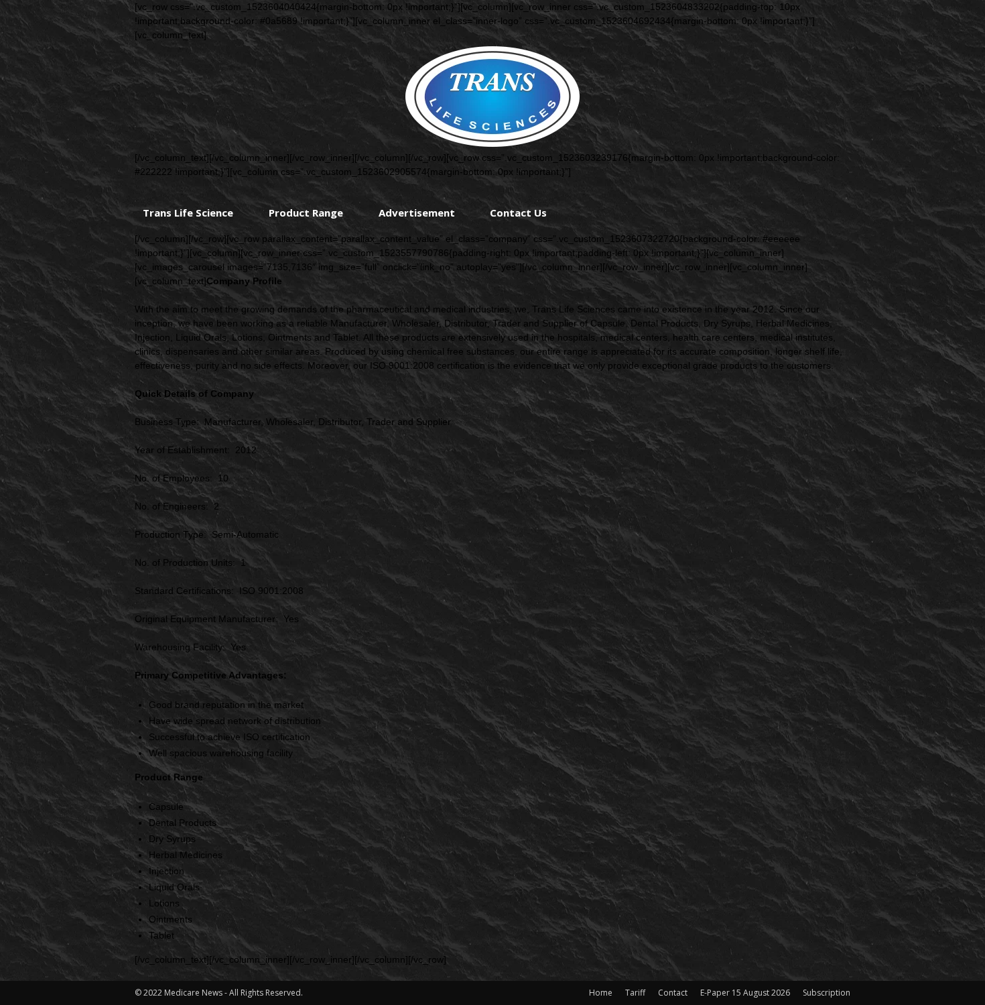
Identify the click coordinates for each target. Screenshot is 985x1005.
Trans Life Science (188, 212)
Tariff (635, 992)
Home (600, 992)
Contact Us (518, 212)
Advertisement (417, 212)
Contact (672, 992)
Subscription (826, 992)
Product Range (306, 212)
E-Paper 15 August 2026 (745, 992)
